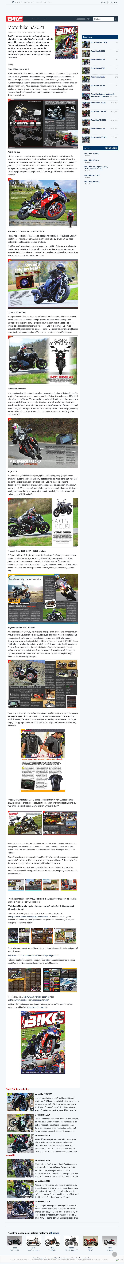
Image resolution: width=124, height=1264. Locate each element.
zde (47, 960)
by (81, 19)
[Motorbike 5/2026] (43, 1143)
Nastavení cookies (85, 1258)
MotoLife (17, 2)
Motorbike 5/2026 (97, 59)
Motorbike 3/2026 (97, 77)
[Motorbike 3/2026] (43, 1189)
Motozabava (48, 2)
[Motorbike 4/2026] (43, 1168)
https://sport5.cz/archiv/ (37, 1007)
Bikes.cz (38, 2)
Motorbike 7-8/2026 (98, 42)
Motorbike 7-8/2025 (98, 137)
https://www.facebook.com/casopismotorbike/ (29, 1000)
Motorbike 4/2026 (97, 68)
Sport (45, 18)
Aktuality (35, 18)
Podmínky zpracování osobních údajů (45, 1258)
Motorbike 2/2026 (97, 85)
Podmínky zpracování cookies (68, 1258)
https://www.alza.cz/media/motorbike (23, 956)
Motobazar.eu (28, 2)
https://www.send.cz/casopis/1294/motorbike (29, 917)
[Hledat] (115, 19)
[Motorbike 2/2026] (43, 1209)
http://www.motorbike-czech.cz (36, 997)
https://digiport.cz (51, 956)
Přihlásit (103, 2)
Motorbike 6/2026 (97, 51)
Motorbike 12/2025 (98, 102)
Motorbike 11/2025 (98, 111)
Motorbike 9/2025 (97, 128)
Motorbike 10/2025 (98, 120)
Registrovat (112, 2)
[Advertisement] (62, 10)
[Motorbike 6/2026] (43, 1122)
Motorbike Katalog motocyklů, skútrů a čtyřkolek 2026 (102, 95)
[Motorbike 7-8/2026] (43, 1102)
